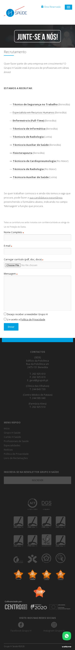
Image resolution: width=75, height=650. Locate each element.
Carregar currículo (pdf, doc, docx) (23, 259)
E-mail (8, 245)
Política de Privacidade (32, 319)
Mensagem (11, 273)
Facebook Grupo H (21, 630)
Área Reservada (52, 6)
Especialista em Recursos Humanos (33, 112)
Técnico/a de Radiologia (28, 136)
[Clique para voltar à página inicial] (19, 11)
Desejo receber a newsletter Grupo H (27, 314)
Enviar (11, 326)
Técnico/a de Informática (29, 128)
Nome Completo (14, 232)
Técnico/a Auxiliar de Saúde (31, 145)
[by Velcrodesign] (66, 647)
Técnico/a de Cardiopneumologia (34, 161)
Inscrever (37, 480)
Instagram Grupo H (53, 630)
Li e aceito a (25, 319)
